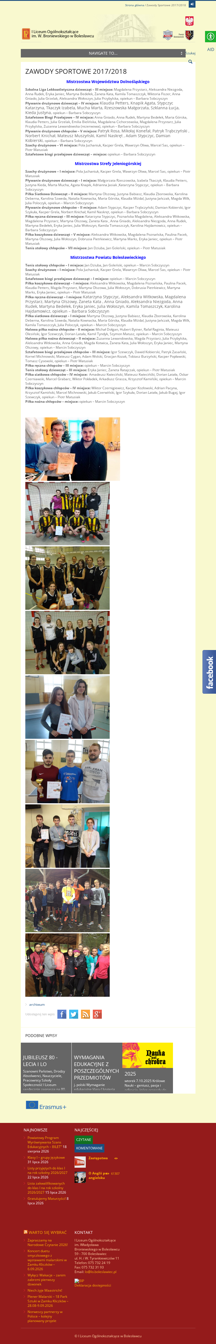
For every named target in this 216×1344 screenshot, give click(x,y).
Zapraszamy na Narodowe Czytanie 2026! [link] (48, 1242)
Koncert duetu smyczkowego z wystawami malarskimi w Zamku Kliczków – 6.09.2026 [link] (47, 1260)
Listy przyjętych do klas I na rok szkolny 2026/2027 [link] (48, 1170)
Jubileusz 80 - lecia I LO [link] (40, 1060)
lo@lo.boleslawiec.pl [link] (100, 1271)
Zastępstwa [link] (98, 1158)
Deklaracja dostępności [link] (93, 1285)
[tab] (84, 1140)
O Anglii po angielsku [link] (98, 1175)
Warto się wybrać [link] (48, 1232)
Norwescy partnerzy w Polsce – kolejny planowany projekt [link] (45, 1316)
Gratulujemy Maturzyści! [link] (47, 1198)
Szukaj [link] (190, 53)
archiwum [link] (37, 1004)
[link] (192, 4)
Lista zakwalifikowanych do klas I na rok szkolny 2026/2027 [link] (46, 1188)
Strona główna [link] (134, 5)
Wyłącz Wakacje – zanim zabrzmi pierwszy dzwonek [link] (47, 1280)
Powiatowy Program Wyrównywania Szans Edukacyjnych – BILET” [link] (45, 1142)
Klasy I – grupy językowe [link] (46, 1157)
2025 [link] (130, 1073)
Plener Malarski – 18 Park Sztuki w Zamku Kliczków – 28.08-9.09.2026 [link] (48, 1301)
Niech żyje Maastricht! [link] (45, 1290)
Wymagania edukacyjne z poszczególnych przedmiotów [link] (96, 1067)
